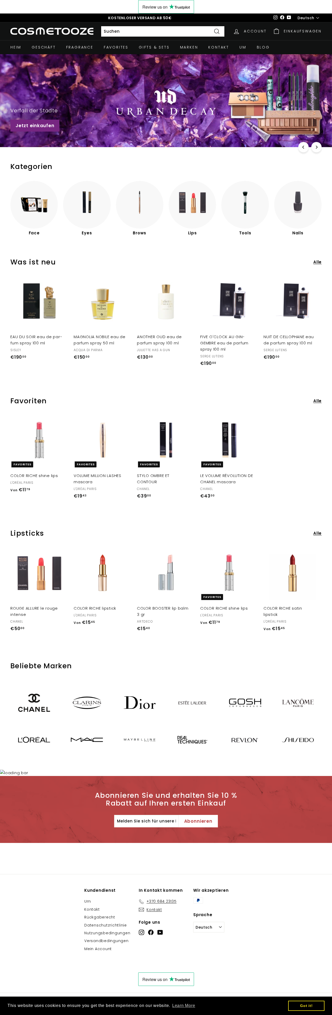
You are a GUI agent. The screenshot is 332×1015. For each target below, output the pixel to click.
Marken (189, 47)
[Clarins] (87, 703)
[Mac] (87, 740)
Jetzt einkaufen (35, 125)
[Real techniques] (192, 740)
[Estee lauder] (192, 703)
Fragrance (79, 47)
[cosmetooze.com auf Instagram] (141, 932)
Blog (263, 47)
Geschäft (44, 47)
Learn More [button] (183, 1005)
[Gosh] (245, 703)
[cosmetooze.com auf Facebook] (151, 932)
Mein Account (98, 948)
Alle (317, 262)
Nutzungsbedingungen (107, 933)
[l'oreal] (34, 739)
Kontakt (218, 47)
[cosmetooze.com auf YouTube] (160, 932)
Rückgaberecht (99, 917)
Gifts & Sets (154, 47)
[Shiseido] (298, 739)
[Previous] (303, 147)
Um (242, 47)
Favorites (116, 47)
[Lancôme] (298, 703)
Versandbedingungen (106, 940)
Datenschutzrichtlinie (105, 925)
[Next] (316, 147)
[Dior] (140, 702)
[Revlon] (245, 739)
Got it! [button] (306, 1006)
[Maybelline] (140, 740)
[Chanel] (34, 703)
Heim (15, 47)
